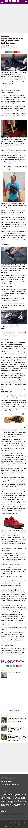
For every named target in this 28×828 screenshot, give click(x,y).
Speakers (24, 822)
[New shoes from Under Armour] (4, 675)
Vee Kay (10, 46)
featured (3, 661)
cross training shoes (16, 660)
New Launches (20, 821)
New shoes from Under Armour (17, 672)
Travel (14, 821)
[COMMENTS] (21, 51)
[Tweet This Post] (9, 51)
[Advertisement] (14, 18)
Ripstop (9, 661)
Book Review (17, 822)
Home (5, 821)
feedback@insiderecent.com (11, 784)
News (9, 821)
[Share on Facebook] (6, 51)
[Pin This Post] (15, 51)
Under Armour (16, 661)
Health (10, 822)
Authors (11, 824)
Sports (5, 822)
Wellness (17, 824)
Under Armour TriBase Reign (12, 662)
